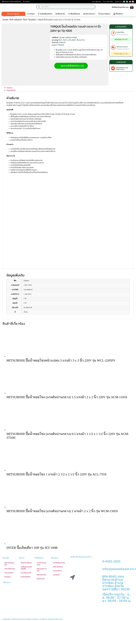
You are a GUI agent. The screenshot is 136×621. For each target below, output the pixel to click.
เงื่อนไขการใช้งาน (26, 563)
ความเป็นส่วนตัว (26, 572)
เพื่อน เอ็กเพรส (58, 567)
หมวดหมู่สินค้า (14, 13)
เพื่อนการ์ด (61, 13)
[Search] (39, 6)
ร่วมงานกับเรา (105, 13)
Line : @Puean (96, 2)
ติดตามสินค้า (8, 572)
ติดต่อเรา (7, 576)
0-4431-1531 (109, 2)
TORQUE (62, 42)
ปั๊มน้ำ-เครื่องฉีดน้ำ (16, 19)
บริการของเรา (90, 13)
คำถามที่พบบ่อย (9, 569)
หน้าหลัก (5, 19)
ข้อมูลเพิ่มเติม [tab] (11, 90)
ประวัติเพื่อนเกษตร (59, 563)
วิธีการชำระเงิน (41, 574)
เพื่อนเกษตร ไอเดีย (42, 570)
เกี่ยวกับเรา (119, 13)
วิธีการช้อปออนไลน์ (9, 564)
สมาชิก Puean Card (41, 564)
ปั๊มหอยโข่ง (32, 19)
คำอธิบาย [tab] (9, 88)
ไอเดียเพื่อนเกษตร (46, 13)
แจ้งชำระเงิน (41, 578)
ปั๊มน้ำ (25, 19)
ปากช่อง (27, 1)
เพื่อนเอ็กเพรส (75, 13)
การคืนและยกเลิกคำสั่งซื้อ (26, 568)
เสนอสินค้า (56, 574)
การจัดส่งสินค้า (26, 576)
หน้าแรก (32, 13)
